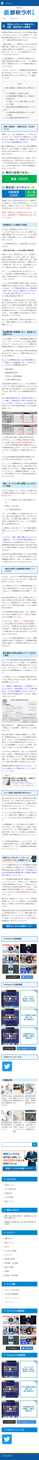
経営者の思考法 (9, 1259)
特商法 (16, 1456)
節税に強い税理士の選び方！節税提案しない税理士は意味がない (20, 1217)
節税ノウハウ (8, 1242)
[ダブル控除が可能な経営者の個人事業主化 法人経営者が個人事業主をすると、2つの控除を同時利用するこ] (29, 1017)
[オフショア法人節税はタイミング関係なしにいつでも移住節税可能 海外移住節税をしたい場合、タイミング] (10, 999)
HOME (5, 18)
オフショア (8, 1255)
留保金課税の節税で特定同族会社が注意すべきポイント (6, 1126)
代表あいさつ (8, 1185)
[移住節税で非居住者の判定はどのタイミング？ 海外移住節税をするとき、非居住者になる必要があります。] (10, 1017)
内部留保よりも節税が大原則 (17, 93)
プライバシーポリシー (12, 1298)
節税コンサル (8, 1201)
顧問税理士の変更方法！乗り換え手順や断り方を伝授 (20, 1223)
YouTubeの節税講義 (11, 1294)
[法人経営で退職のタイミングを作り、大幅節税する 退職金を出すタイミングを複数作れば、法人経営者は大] (10, 1036)
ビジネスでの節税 (10, 1251)
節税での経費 (8, 1267)
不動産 (6, 1271)
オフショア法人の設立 (12, 1290)
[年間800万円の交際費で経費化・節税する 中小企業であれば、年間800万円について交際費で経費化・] (29, 1036)
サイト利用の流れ (10, 1189)
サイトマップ (8, 1302)
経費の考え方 (8, 1238)
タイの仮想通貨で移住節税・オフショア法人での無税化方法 (30, 1126)
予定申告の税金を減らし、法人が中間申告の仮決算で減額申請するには (6, 1100)
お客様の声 (8, 1193)
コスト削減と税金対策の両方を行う (16, 118)
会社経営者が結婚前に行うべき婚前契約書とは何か (18, 1099)
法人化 (6, 1247)
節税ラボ (19, 8)
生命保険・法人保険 (11, 1263)
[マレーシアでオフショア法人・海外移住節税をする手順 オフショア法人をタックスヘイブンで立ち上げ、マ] (29, 999)
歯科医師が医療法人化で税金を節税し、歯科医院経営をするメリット (30, 1100)
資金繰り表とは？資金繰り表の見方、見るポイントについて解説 (18, 1127)
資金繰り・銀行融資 (11, 1275)
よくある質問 (8, 1197)
